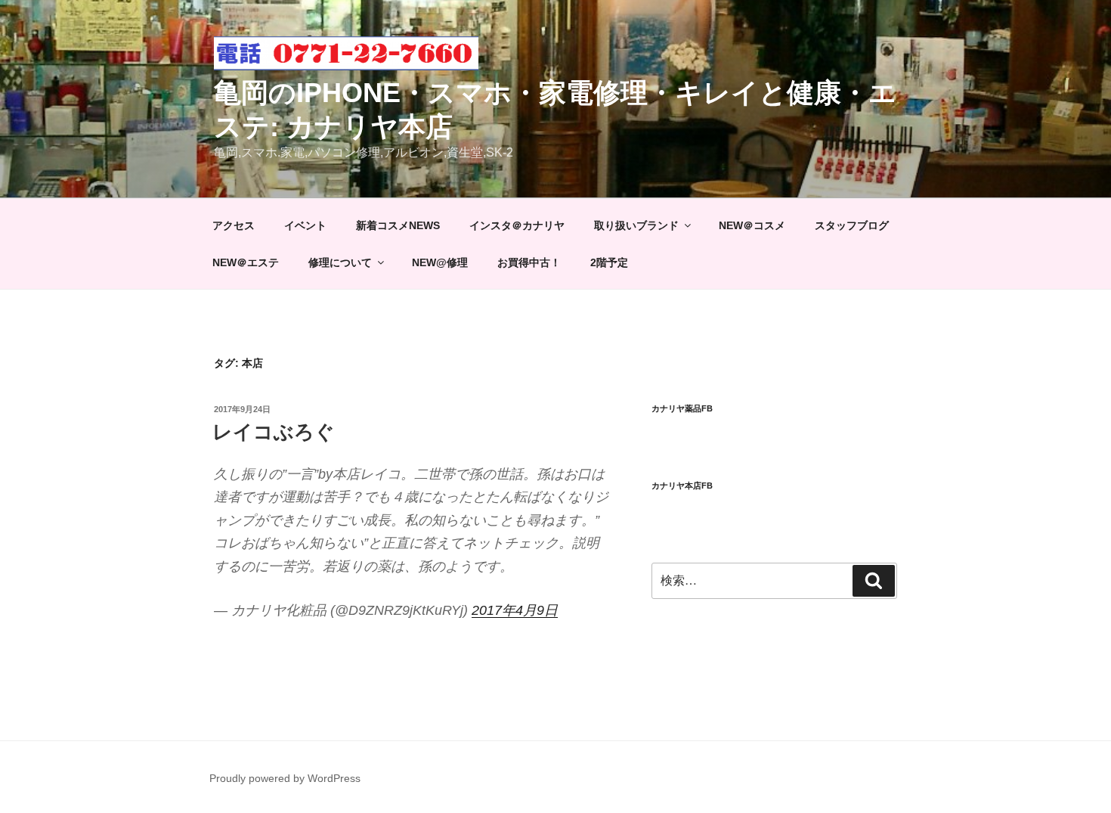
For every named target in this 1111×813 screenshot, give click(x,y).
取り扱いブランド (636, 225)
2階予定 (609, 262)
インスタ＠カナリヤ (517, 225)
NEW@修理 (440, 262)
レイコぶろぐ (273, 431)
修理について (340, 262)
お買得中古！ (529, 262)
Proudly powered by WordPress (285, 778)
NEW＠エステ (245, 262)
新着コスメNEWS (398, 225)
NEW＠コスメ (752, 225)
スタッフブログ (852, 225)
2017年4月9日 (515, 610)
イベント (305, 225)
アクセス (233, 225)
